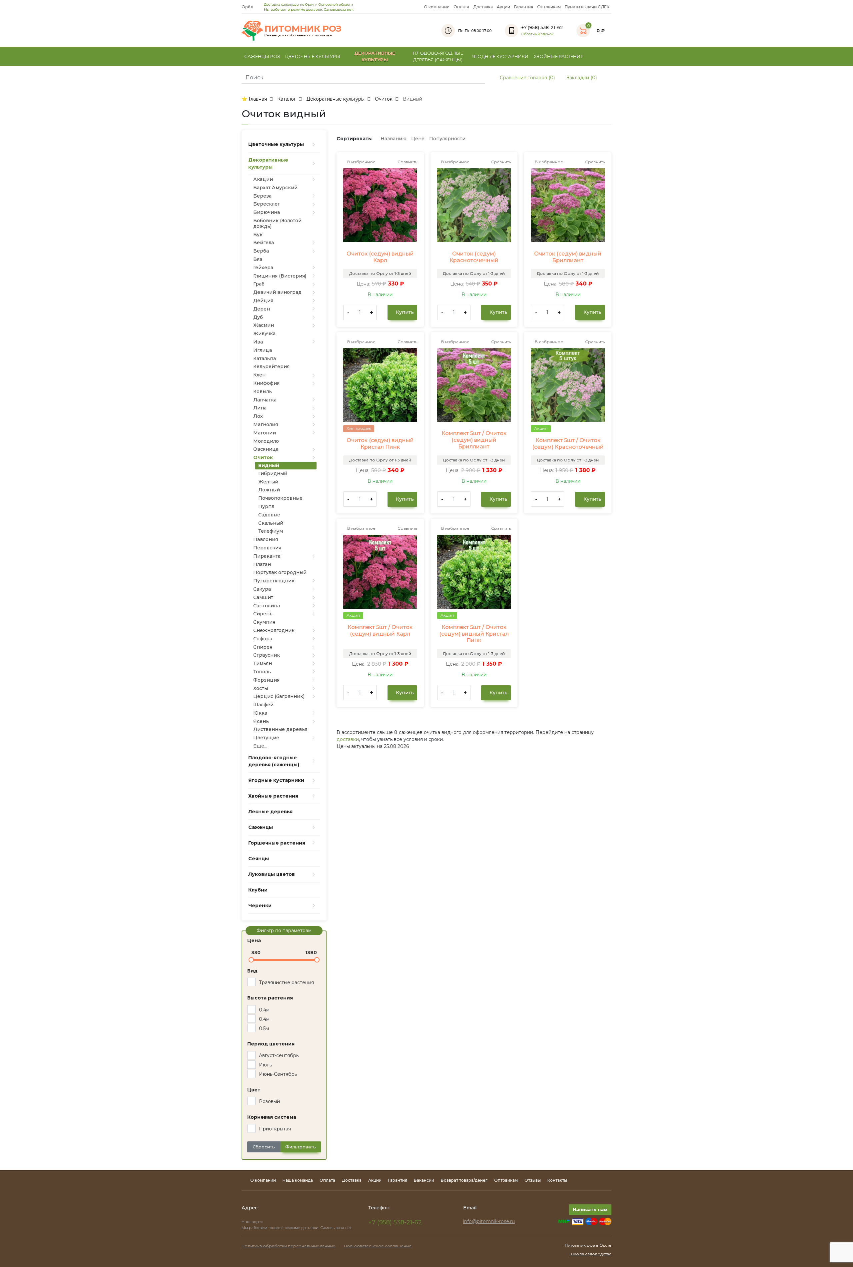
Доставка (483, 6)
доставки (348, 739)
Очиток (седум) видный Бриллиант (567, 257)
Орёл (248, 6)
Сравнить (407, 161)
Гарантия (523, 6)
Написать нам (590, 1209)
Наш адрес (253, 1221)
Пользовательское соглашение (378, 1245)
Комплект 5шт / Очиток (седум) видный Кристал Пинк (474, 634)
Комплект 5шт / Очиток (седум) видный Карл (380, 630)
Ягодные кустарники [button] (500, 56)
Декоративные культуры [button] (374, 56)
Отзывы (532, 1180)
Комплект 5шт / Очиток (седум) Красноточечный (568, 443)
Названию (394, 139)
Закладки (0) (581, 78)
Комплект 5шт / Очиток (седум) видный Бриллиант (473, 440)
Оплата (461, 6)
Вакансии (424, 1180)
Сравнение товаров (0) (526, 78)
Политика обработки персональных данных (288, 1245)
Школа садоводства (590, 1253)
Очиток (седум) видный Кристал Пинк (380, 443)
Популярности (447, 139)
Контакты (557, 1180)
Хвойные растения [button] (559, 56)
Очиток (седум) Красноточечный (473, 257)
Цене (418, 139)
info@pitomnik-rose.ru (489, 1221)
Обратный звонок (537, 34)
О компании (436, 6)
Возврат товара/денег (464, 1180)
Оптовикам (549, 6)
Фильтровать (300, 1146)
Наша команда (298, 1180)
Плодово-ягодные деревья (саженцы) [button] (438, 56)
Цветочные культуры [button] (312, 56)
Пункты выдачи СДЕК (587, 6)
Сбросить (264, 1146)
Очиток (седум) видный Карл (380, 257)
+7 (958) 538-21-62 (395, 1222)
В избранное (361, 161)
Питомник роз (580, 1245)
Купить (404, 312)
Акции (503, 6)
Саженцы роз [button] (262, 56)
